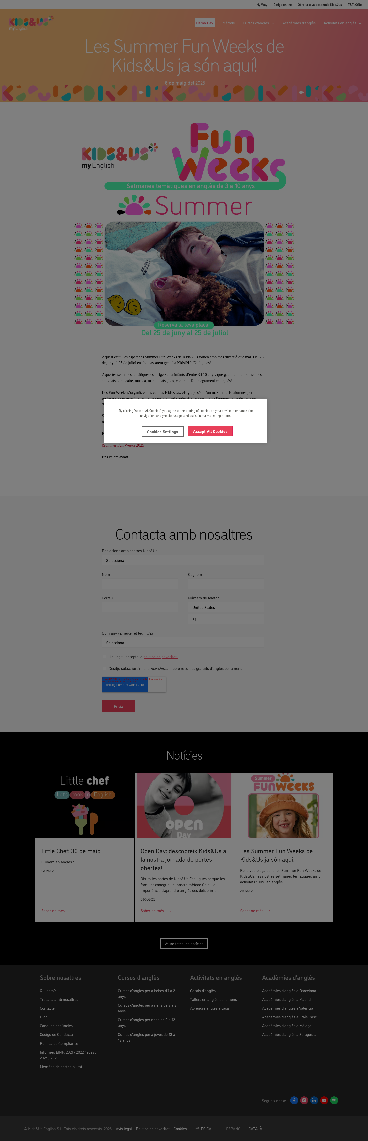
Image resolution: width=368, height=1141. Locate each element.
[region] (185, 420)
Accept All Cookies (210, 431)
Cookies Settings (162, 431)
